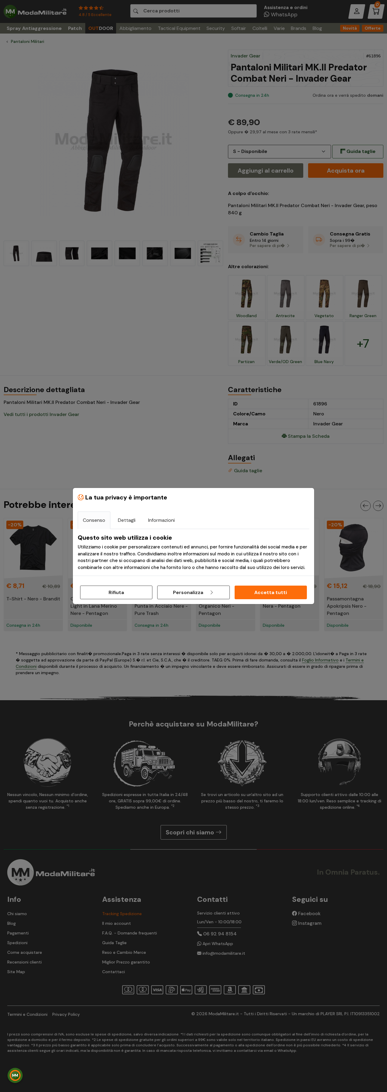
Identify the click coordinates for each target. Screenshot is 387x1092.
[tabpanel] (193, 552)
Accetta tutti (270, 592)
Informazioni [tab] (161, 520)
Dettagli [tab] (126, 520)
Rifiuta (116, 592)
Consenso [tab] (94, 520)
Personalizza (188, 592)
